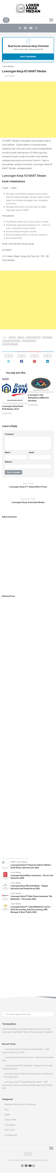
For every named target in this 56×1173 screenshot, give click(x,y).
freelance (21, 337)
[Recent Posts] (15, 855)
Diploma (12, 337)
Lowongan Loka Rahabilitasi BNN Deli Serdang (38, 398)
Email (32, 452)
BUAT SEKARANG (28, 56)
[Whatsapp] (36, 28)
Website (8, 462)
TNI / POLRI (9, 1130)
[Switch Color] (45, 20)
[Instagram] (20, 28)
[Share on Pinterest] (34, 359)
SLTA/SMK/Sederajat (10, 344)
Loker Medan (8, 66)
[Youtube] (30, 28)
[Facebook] (25, 28)
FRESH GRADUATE (33, 337)
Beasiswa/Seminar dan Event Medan (20, 1104)
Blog (6, 1109)
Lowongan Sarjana (29, 341)
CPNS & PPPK (10, 1120)
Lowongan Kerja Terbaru (11, 341)
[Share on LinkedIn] (47, 359)
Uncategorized (10, 1135)
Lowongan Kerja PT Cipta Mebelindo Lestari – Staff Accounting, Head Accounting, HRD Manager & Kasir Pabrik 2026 (31, 909)
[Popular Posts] (41, 855)
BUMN (12, 862)
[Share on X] (8, 359)
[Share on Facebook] (21, 359)
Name (8, 452)
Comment (10, 434)
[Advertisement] (28, 110)
